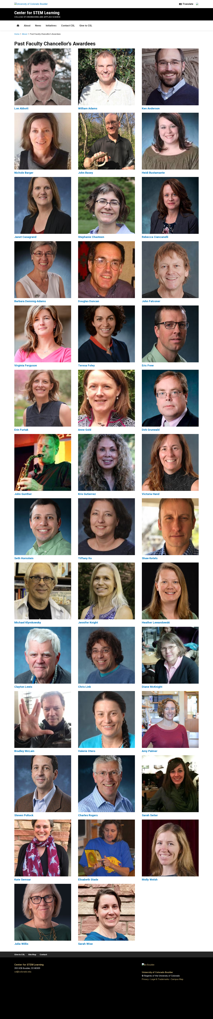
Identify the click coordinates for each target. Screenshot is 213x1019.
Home (16, 34)
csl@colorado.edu (22, 972)
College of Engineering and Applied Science (37, 17)
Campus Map (177, 979)
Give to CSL (85, 25)
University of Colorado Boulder (157, 972)
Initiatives (51, 25)
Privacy (145, 979)
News (38, 25)
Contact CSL (68, 25)
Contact (43, 954)
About (27, 25)
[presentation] (42, 76)
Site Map (32, 954)
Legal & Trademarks (160, 979)
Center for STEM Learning (37, 12)
